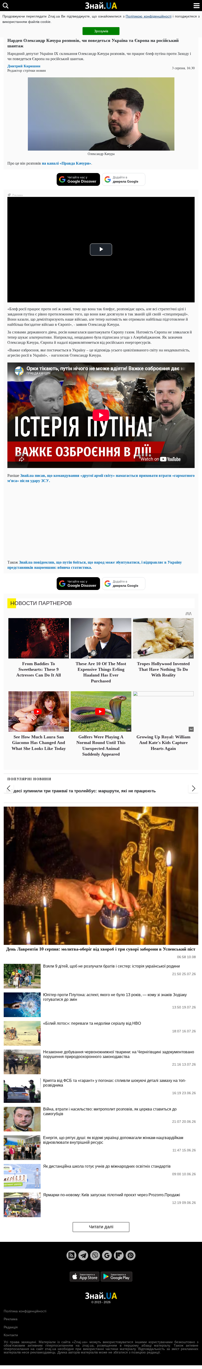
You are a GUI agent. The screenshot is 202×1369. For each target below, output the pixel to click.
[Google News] (107, 1255)
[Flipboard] (119, 1255)
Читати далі (101, 1226)
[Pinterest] (130, 1255)
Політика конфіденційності (25, 1311)
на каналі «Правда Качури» (66, 163)
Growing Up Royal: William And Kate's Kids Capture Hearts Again (163, 742)
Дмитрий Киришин (23, 66)
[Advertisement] (101, 521)
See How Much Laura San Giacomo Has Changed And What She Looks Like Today (39, 742)
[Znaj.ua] (101, 5)
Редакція (11, 1327)
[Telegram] (83, 1255)
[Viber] (95, 1255)
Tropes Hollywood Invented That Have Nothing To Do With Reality (163, 669)
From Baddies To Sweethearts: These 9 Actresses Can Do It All (38, 669)
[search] (5, 5)
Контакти (11, 1335)
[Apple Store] (85, 1276)
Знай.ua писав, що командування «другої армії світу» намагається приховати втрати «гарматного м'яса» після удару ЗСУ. (101, 477)
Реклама (10, 1319)
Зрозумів (101, 31)
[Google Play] (117, 1276)
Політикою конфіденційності (148, 16)
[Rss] (71, 1255)
